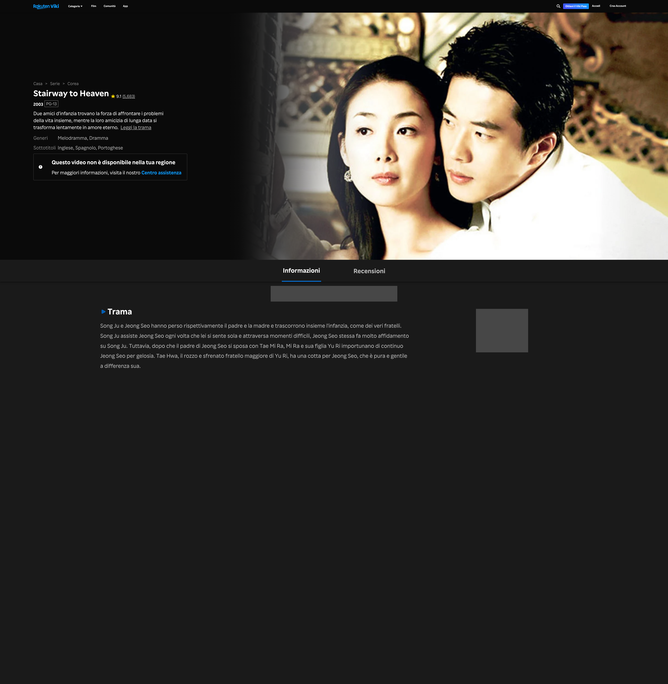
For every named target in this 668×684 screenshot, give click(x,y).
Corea (73, 83)
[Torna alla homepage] (46, 6)
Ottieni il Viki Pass (576, 6)
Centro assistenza (161, 172)
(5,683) (128, 96)
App (125, 6)
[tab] (301, 271)
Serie (55, 83)
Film (93, 6)
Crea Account (618, 5)
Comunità (110, 6)
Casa (37, 83)
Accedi (596, 5)
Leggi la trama (136, 127)
